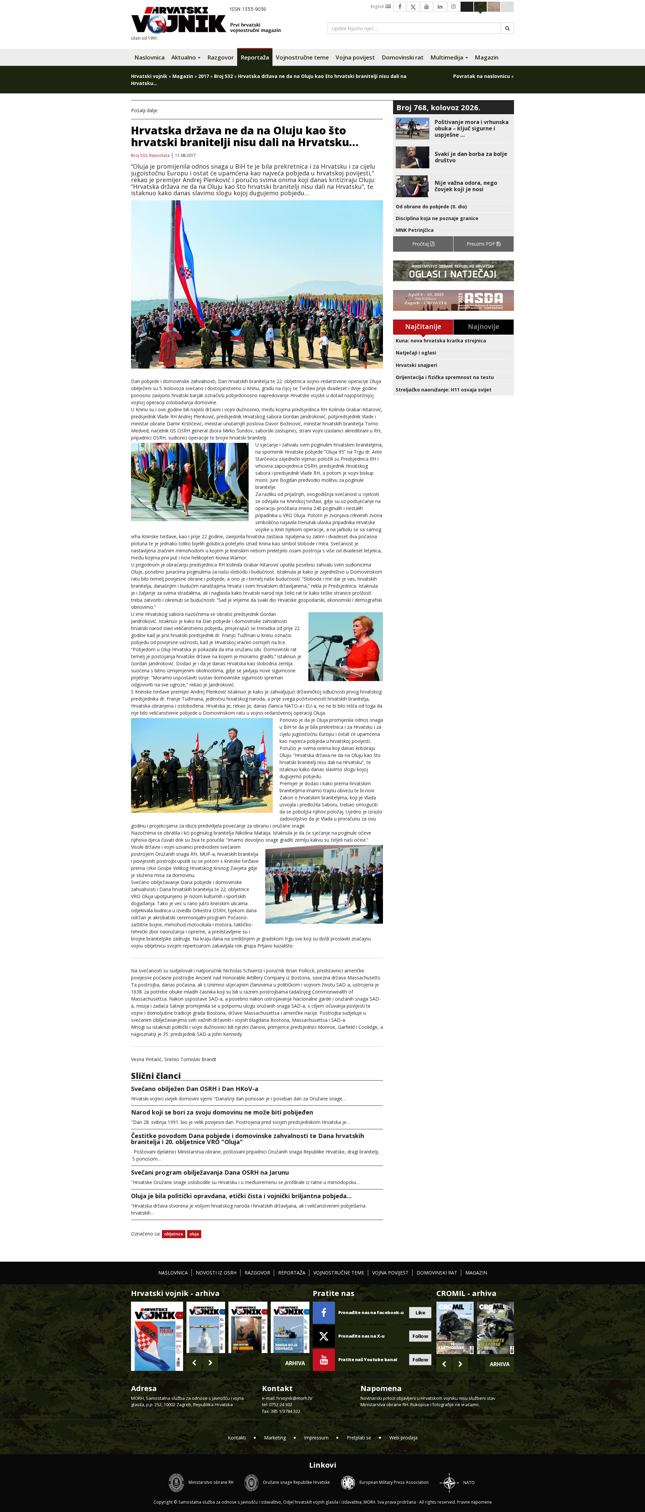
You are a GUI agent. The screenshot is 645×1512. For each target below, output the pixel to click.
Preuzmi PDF (482, 244)
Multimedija (447, 57)
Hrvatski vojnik (149, 76)
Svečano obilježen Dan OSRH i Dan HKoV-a (194, 1089)
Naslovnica (149, 57)
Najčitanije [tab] (423, 326)
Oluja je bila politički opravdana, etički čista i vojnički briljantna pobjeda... (241, 1196)
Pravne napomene (474, 1502)
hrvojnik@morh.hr (294, 1398)
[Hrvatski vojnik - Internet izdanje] (210, 21)
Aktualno (184, 57)
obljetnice (173, 1234)
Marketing (275, 1437)
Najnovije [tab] (483, 326)
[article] (453, 128)
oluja (194, 1234)
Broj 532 (223, 76)
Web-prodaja (403, 1437)
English (378, 6)
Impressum (316, 1437)
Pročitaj (421, 244)
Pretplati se (359, 1437)
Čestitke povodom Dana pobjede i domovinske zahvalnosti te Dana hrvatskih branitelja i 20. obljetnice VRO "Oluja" (247, 1139)
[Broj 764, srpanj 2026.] (290, 1327)
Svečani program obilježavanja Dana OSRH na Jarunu (210, 1172)
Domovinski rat (403, 57)
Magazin (487, 57)
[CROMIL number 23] (454, 1328)
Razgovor (220, 57)
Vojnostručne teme (302, 57)
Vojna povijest (355, 57)
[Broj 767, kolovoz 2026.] (157, 1335)
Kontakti (237, 1437)
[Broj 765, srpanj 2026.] (247, 1327)
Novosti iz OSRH (216, 1272)
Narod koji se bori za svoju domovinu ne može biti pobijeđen (222, 1112)
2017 (203, 76)
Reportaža (255, 57)
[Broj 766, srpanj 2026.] (205, 1327)
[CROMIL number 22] (495, 1328)
